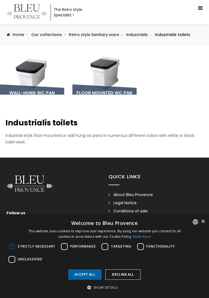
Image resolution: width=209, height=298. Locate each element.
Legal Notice (125, 203)
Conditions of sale (130, 211)
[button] (104, 287)
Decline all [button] (123, 274)
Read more (142, 236)
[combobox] (195, 222)
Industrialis (137, 34)
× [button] (203, 221)
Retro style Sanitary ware (94, 34)
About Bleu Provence (133, 195)
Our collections (46, 34)
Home (18, 34)
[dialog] (104, 256)
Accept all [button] (85, 274)
